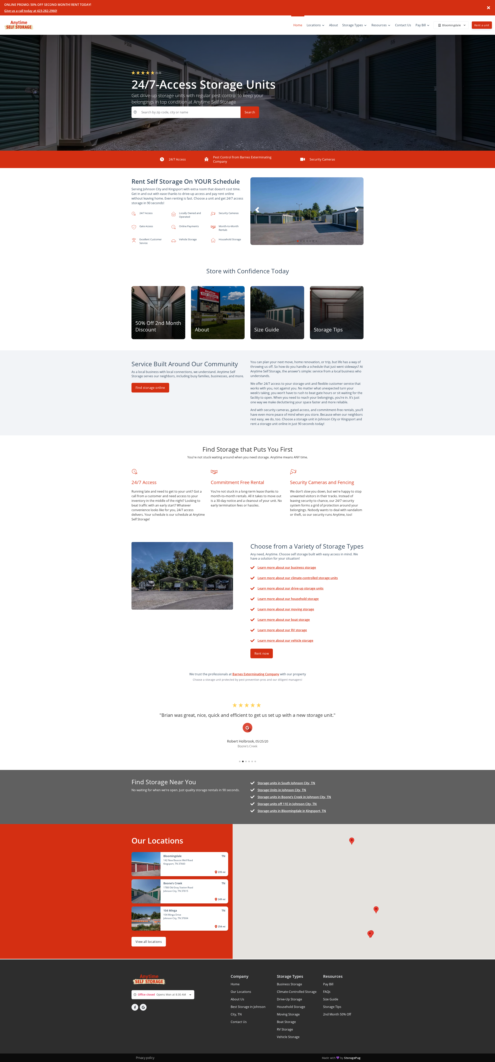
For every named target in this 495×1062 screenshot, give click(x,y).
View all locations (149, 942)
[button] (298, 241)
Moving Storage (288, 1014)
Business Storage (289, 984)
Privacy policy (145, 1058)
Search (250, 112)
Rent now (261, 653)
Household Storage (291, 1007)
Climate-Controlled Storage (297, 992)
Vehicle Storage (288, 1037)
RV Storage (285, 1029)
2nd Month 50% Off (337, 1014)
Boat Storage (286, 1022)
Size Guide (330, 999)
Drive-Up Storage (289, 999)
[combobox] (162, 994)
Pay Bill (328, 984)
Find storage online (150, 388)
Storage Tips (332, 1007)
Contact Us (239, 1022)
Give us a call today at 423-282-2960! (30, 11)
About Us (237, 999)
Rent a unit (481, 25)
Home (235, 984)
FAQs (326, 992)
